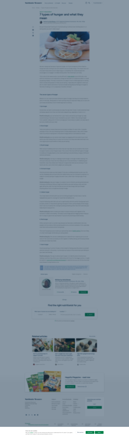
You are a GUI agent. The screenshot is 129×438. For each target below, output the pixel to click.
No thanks (90, 432)
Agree (99, 432)
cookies (31, 432)
